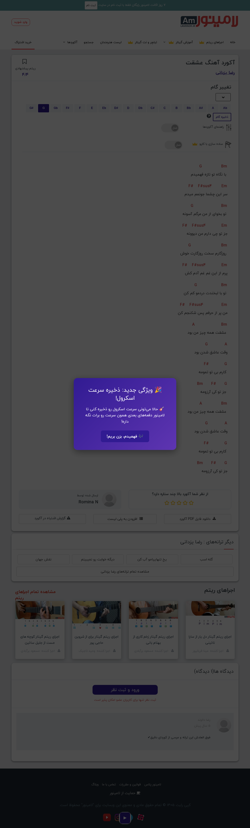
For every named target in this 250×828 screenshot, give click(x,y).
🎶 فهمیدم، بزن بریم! (125, 436)
